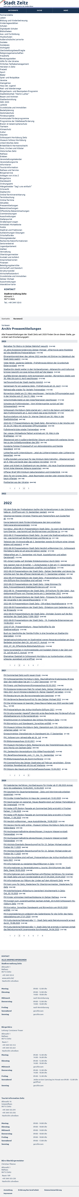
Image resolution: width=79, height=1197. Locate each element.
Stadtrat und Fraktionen (11, 230)
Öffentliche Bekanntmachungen (14, 211)
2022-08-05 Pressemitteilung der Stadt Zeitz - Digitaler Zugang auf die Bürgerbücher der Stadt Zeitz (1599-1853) (38, 615)
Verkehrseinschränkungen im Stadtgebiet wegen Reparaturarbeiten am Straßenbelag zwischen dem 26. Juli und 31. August (39, 641)
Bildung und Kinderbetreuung (14, 20)
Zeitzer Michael (7, 279)
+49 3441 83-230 (9, 1178)
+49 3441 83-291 (9, 1110)
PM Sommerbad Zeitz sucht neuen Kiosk (22, 675)
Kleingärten (5, 83)
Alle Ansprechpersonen (14, 959)
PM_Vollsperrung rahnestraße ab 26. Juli (22, 737)
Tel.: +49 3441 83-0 (12, 302)
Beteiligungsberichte (9, 265)
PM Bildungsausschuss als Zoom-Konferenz (23, 758)
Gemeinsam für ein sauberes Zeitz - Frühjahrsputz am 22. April (32, 386)
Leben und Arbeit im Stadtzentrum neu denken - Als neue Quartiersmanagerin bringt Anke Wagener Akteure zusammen (39, 466)
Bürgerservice (6, 172)
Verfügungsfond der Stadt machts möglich (23, 382)
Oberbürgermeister (9, 254)
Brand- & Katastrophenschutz (13, 123)
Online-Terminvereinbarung (12, 194)
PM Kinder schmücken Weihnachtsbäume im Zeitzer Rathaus (31, 897)
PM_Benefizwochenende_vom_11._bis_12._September (29, 755)
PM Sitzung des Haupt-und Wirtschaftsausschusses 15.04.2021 (32, 769)
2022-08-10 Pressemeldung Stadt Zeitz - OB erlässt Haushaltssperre (35, 603)
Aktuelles (4, 202)
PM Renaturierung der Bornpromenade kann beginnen (29, 695)
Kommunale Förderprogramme (14, 118)
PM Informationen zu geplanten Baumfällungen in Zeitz (29, 863)
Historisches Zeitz (8, 151)
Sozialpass (4, 45)
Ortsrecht (4, 189)
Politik (3, 227)
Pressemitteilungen (9, 205)
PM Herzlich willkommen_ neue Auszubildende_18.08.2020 (30, 821)
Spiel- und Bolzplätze (9, 77)
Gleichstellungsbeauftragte (12, 50)
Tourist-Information (9, 167)
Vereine (3, 80)
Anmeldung (8, 1190)
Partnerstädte (6, 15)
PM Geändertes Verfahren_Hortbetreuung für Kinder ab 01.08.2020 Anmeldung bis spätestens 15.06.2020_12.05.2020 (38, 786)
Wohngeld (5, 47)
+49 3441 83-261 (9, 1048)
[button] (66, 10)
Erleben (3, 156)
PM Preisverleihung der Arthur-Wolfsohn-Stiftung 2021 (29, 709)
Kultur (3, 132)
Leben (3, 17)
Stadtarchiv (5, 191)
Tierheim (4, 126)
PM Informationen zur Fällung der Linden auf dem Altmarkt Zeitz (33, 880)
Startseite (6, 318)
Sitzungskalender (8, 238)
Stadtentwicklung (8, 99)
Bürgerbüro (5, 178)
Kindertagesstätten (9, 23)
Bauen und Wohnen (9, 96)
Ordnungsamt (6, 183)
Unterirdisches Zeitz (9, 142)
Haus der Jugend (8, 85)
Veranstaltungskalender (11, 159)
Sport (2, 72)
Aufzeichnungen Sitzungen (12, 232)
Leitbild (3, 104)
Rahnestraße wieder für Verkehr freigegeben (24, 389)
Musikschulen (6, 36)
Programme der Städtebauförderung (17, 121)
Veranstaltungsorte (9, 162)
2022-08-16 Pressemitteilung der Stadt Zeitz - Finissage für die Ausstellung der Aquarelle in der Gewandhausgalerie (38, 598)
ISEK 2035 (4, 102)
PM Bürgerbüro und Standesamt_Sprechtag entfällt (27, 723)
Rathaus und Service (9, 170)
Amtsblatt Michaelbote (10, 224)
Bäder (3, 74)
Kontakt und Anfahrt (9, 257)
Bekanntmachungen (9, 208)
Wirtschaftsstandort (9, 273)
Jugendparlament (8, 246)
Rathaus (3, 153)
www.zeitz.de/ (8, 978)
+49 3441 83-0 (8, 975)
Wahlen (3, 249)
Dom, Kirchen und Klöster (12, 148)
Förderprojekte (7, 115)
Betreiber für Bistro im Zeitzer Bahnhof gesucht (26, 346)
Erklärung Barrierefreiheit (28, 1190)
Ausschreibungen (8, 216)
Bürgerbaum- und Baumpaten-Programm (19, 91)
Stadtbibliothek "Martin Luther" (14, 93)
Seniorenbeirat (7, 243)
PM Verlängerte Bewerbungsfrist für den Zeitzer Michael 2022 (32, 699)
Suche (39, 10)
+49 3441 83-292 (9, 1112)
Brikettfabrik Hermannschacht (14, 145)
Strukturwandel (7, 270)
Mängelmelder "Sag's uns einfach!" (16, 186)
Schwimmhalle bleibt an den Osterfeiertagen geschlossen (30, 399)
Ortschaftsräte (7, 235)
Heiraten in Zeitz (7, 66)
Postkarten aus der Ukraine (16, 482)
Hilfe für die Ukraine (9, 61)
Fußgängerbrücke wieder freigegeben (21, 429)
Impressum (8, 1193)
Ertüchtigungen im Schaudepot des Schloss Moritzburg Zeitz (31, 719)
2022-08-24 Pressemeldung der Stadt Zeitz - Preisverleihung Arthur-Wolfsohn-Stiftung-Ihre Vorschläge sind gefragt (38, 579)
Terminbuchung (7, 197)
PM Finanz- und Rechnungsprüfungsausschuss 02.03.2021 (30, 685)
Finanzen (4, 262)
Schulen (3, 25)
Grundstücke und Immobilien (13, 107)
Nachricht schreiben (10, 981)
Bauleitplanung (7, 110)
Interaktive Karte (8, 284)
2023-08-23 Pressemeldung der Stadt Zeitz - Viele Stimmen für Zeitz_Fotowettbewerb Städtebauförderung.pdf (32, 585)
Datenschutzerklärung (53, 1190)
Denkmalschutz (7, 113)
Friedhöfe (4, 55)
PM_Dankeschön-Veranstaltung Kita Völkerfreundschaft (29, 751)
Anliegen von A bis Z (9, 175)
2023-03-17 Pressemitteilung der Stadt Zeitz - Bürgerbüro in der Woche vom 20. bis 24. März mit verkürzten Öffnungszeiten (39, 424)
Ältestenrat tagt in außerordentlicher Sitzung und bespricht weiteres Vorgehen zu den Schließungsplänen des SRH (39, 441)
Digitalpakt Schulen (9, 28)
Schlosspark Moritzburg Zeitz (13, 137)
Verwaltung (5, 251)
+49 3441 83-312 (9, 1045)
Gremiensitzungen (8, 213)
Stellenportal (6, 219)
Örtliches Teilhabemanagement (14, 64)
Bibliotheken (6, 31)
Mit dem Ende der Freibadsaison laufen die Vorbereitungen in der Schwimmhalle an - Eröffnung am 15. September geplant (39, 510)
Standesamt (5, 181)
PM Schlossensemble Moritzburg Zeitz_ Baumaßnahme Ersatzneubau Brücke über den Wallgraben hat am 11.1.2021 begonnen (39, 680)
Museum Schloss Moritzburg (13, 140)
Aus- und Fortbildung (10, 34)
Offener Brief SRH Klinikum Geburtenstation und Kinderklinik (32, 472)
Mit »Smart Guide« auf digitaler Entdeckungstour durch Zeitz (32, 561)
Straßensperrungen (9, 221)
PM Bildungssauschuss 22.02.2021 (19, 741)
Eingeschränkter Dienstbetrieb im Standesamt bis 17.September (33, 733)
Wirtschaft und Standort (11, 268)
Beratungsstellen (8, 58)
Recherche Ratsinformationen (14, 240)
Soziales (3, 42)
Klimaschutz (5, 129)
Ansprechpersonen (8, 259)
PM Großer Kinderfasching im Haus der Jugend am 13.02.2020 (32, 798)
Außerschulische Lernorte (12, 39)
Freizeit (3, 69)
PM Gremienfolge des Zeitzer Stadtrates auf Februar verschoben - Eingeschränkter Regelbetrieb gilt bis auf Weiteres (37, 764)
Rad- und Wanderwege (10, 88)
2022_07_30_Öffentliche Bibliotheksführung (24, 646)
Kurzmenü (18, 318)
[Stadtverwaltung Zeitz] (39, 298)
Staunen (4, 134)
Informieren (5, 164)
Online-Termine (7, 200)
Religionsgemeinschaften (11, 53)
